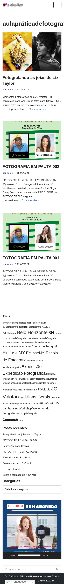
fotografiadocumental (46, 379)
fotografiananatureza (13, 383)
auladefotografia (10, 327)
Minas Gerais (37, 397)
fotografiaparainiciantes (34, 383)
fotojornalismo (30, 389)
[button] (32, 529)
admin (10, 89)
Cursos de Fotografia (45, 346)
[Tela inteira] (57, 555)
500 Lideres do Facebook (17, 457)
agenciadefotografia (36, 322)
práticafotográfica (31, 403)
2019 (9, 323)
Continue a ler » (37, 109)
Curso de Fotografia (11, 342)
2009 (5, 323)
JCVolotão (43, 389)
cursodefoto (32, 338)
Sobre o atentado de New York (20, 474)
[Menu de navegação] (57, 5)
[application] (32, 529)
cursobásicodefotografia (14, 338)
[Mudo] (51, 555)
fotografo (51, 383)
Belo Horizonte (32, 332)
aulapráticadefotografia (30, 327)
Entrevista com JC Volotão (17, 463)
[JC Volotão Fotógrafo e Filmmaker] (13, 4)
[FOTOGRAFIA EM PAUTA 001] (32, 232)
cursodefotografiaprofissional (17, 346)
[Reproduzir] (7, 555)
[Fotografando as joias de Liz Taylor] (32, 51)
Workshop (25, 408)
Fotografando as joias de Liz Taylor (22, 434)
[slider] (29, 555)
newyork (55, 397)
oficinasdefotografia (12, 403)
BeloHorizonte (9, 333)
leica (21, 397)
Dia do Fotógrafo (12, 469)
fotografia (50, 374)
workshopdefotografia (26, 413)
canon (58, 333)
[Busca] (57, 569)
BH (51, 332)
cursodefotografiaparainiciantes (35, 342)
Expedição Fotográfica (24, 373)
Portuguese (18, 581)
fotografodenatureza (12, 389)
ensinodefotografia (36, 360)
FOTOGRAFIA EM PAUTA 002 (31, 166)
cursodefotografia (47, 338)
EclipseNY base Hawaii (16, 446)
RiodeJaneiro (47, 403)
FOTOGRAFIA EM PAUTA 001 (31, 258)
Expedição (31, 366)
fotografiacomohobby (25, 379)
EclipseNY (14, 352)
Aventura (45, 327)
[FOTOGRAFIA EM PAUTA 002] (32, 140)
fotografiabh (8, 379)
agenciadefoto (19, 322)
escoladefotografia (12, 367)
